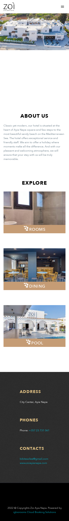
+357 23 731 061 (39, 430)
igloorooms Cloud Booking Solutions (34, 512)
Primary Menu (62, 6)
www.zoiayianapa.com (33, 463)
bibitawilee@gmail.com (34, 459)
